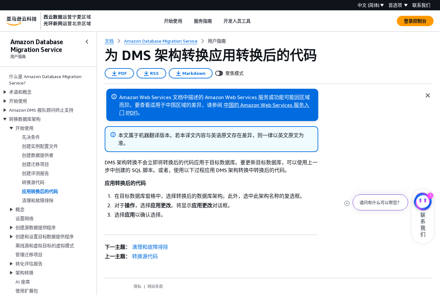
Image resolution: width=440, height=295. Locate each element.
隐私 (137, 286)
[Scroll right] (256, 21)
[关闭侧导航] (86, 41)
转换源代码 (145, 256)
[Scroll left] (159, 21)
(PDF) (132, 112)
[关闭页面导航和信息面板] (427, 95)
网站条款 (155, 286)
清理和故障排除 (150, 247)
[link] (217, 41)
